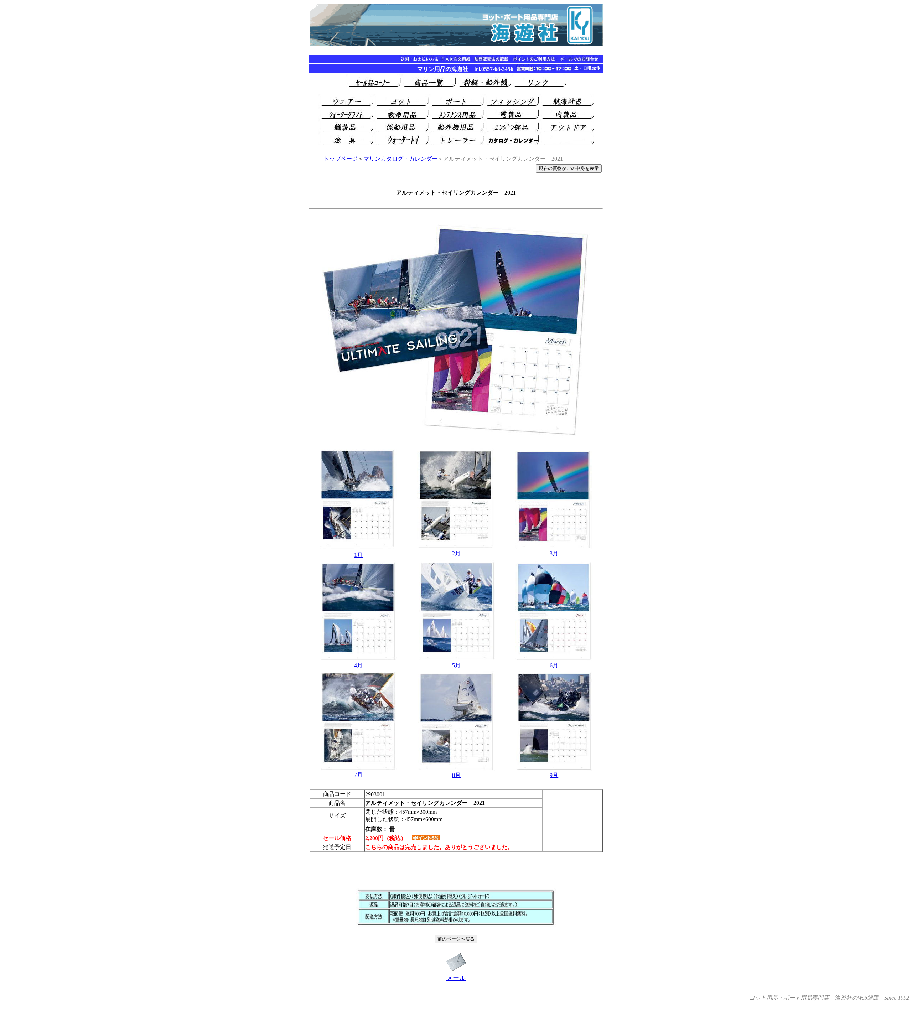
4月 (358, 665)
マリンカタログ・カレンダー (400, 159)
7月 (358, 775)
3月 (554, 553)
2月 (456, 553)
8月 (456, 775)
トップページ (340, 159)
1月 (358, 555)
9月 (554, 775)
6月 (554, 665)
